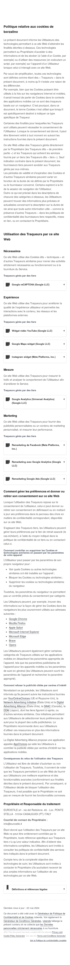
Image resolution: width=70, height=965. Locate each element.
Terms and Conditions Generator (51, 935)
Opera (12, 645)
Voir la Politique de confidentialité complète (48, 940)
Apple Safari (16, 627)
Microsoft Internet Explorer (24, 632)
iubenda (47, 921)
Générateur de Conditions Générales (22, 921)
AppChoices (20, 744)
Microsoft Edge (17, 636)
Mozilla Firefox (17, 623)
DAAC (47, 706)
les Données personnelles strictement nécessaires (28, 926)
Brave (12, 640)
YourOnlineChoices (19, 698)
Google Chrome (18, 619)
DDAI (6, 710)
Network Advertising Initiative (20, 702)
